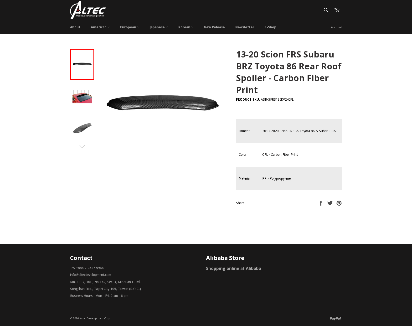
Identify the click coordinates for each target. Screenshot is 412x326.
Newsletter (244, 27)
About (75, 27)
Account (336, 27)
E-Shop (270, 27)
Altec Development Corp (95, 318)
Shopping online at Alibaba (233, 268)
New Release (214, 27)
